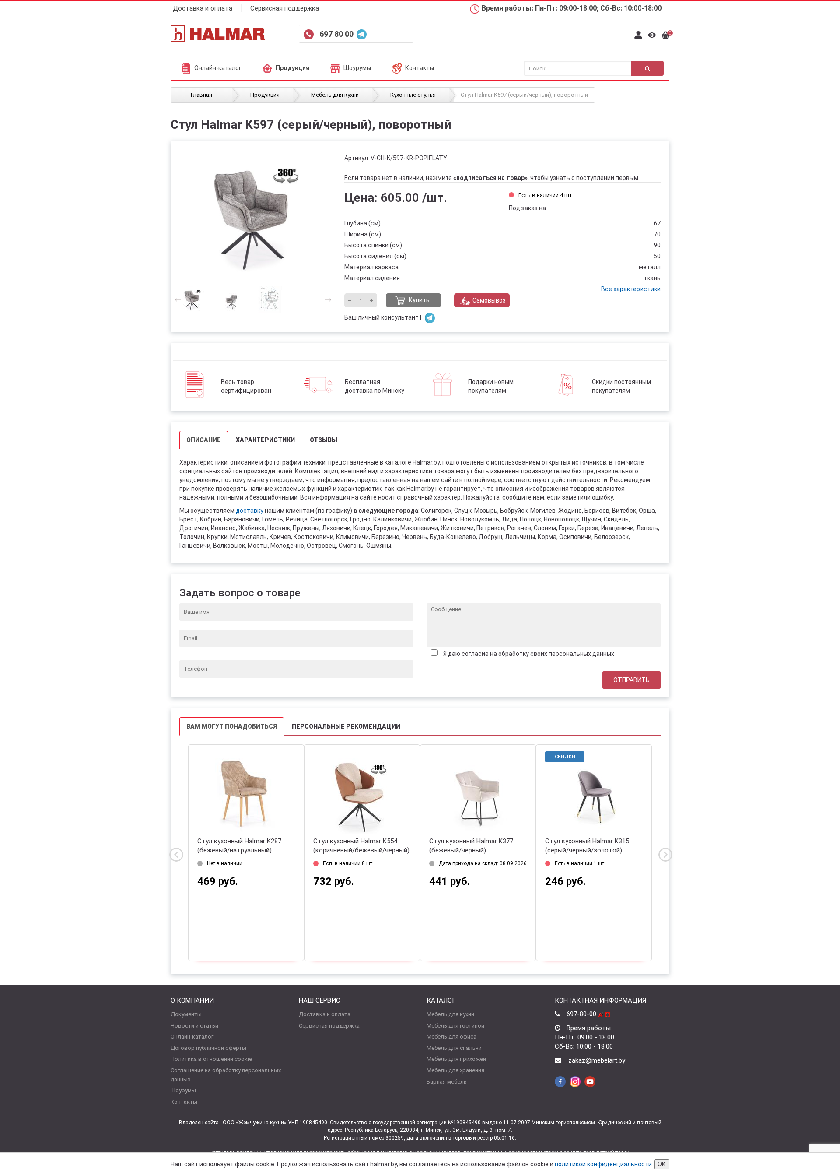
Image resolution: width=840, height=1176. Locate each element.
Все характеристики (631, 288)
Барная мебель (447, 1081)
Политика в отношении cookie (211, 1059)
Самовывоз (489, 300)
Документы (186, 1014)
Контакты (419, 67)
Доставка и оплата (202, 8)
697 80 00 (337, 34)
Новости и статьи (194, 1025)
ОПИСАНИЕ (203, 440)
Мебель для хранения (455, 1070)
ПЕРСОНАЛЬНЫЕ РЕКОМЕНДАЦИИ (346, 726)
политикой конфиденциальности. (604, 1164)
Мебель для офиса (451, 1036)
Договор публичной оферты (208, 1048)
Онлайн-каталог (218, 67)
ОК (662, 1164)
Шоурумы (357, 67)
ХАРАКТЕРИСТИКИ (265, 440)
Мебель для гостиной (455, 1025)
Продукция (292, 67)
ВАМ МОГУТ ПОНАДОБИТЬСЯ (231, 726)
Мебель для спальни (454, 1048)
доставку (249, 510)
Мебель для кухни (450, 1014)
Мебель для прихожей (456, 1059)
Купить (418, 299)
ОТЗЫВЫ (323, 440)
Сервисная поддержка (284, 8)
